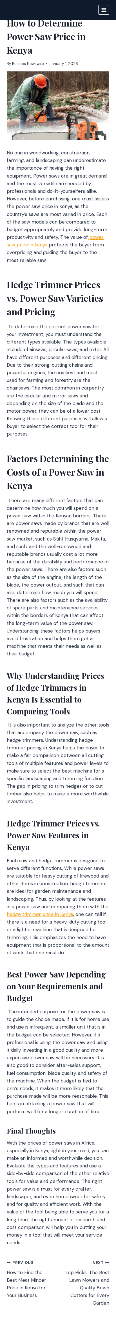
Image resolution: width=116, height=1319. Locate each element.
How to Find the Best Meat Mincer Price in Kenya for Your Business (26, 1279)
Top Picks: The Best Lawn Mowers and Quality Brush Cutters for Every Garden (87, 1283)
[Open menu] (103, 9)
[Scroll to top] (101, 1284)
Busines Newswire (28, 63)
